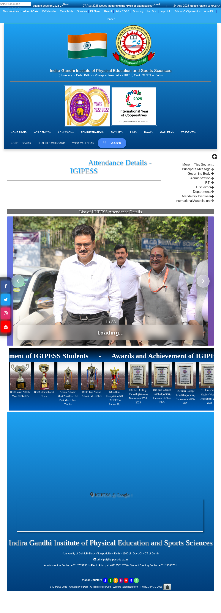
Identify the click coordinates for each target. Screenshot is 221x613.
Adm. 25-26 (122, 11)
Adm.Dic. (209, 11)
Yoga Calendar (83, 143)
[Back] (214, 158)
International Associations (193, 200)
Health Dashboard (51, 143)
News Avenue (11, 11)
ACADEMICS (42, 132)
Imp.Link (165, 11)
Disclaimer (203, 187)
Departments (202, 191)
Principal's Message (196, 169)
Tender (110, 19)
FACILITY (116, 132)
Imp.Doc (152, 11)
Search (115, 143)
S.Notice (82, 11)
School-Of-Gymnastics (187, 11)
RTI (208, 182)
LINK (133, 132)
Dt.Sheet (95, 11)
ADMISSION (65, 132)
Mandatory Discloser (196, 196)
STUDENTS (188, 132)
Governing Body (199, 173)
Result (108, 11)
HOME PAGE (18, 132)
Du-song (138, 11)
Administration (200, 178)
